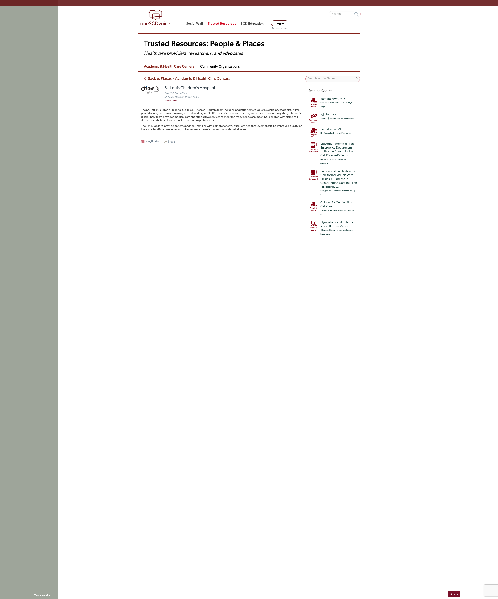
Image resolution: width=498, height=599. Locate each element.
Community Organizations (220, 66)
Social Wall (194, 23)
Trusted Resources (222, 23)
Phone (167, 100)
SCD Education (252, 23)
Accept (454, 594)
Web (175, 100)
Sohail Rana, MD (331, 129)
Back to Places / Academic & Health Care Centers (189, 79)
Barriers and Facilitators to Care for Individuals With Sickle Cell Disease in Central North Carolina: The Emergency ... (338, 179)
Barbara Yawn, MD (332, 98)
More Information (42, 595)
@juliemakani (329, 114)
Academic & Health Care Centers (169, 66)
